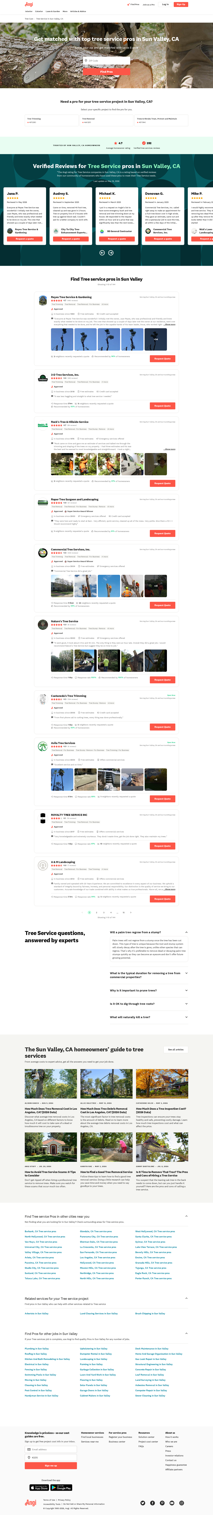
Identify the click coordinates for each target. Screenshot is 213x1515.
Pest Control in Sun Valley (38, 1390)
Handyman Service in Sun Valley (41, 1395)
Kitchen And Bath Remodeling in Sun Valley (47, 1359)
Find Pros (106, 71)
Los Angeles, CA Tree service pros (97, 1257)
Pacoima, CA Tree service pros (41, 1262)
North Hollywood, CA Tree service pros (45, 1236)
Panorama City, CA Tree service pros (99, 1236)
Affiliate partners (174, 1469)
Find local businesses (92, 1436)
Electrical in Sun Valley (37, 1364)
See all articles (176, 1049)
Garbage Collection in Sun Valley (97, 1369)
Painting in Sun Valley (91, 1364)
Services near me (90, 1441)
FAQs (141, 1446)
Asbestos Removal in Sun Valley (152, 1385)
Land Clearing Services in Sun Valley (99, 1313)
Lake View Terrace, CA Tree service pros (156, 1247)
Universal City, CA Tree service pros (43, 1247)
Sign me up (51, 1465)
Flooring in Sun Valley (91, 1379)
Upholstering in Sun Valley (94, 1348)
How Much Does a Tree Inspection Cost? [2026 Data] (161, 1110)
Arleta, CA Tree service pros (39, 1257)
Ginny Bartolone (145, 1166)
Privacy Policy (64, 1500)
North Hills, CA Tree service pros (97, 1278)
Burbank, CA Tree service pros (40, 1231)
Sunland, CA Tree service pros (40, 1273)
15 (124, 912)
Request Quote (162, 358)
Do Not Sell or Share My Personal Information (84, 1504)
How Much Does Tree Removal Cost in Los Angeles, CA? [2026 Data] (51, 1110)
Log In (165, 4)
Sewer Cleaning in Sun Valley (150, 1395)
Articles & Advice (78, 11)
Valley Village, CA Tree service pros (43, 1252)
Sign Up (181, 4)
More (65, 11)
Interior (28, 11)
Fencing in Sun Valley (36, 1369)
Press (168, 1450)
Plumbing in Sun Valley (37, 1348)
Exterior (39, 11)
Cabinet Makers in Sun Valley (95, 1395)
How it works (172, 1436)
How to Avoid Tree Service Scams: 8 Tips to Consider (50, 1173)
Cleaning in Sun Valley (36, 1385)
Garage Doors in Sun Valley (94, 1390)
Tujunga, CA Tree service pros (150, 1267)
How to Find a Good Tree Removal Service (106, 1172)
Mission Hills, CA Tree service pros (98, 1267)
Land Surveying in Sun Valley (150, 1379)
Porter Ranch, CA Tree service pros (153, 1278)
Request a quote (25, 238)
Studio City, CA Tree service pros (42, 1267)
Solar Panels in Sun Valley (93, 1385)
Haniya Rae (86, 1166)
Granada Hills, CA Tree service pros (153, 1262)
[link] (10, 231)
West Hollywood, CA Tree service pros (155, 1231)
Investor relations (174, 1455)
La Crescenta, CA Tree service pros (98, 1247)
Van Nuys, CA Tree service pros (41, 1241)
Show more (170, 324)
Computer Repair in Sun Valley (151, 1390)
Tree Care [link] (29, 18)
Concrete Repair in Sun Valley (150, 1369)
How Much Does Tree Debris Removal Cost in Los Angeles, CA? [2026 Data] (103, 1110)
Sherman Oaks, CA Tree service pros (99, 1241)
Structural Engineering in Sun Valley (154, 1364)
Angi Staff (30, 1166)
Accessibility (51, 1504)
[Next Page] (131, 912)
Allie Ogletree (88, 1103)
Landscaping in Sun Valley (93, 1359)
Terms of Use (49, 1500)
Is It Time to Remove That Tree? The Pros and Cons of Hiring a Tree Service (162, 1173)
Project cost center (148, 1441)
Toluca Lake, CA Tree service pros (42, 1278)
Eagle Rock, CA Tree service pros (152, 1273)
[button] (62, 339)
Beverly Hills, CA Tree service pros (153, 1252)
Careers (169, 1446)
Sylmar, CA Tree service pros (150, 1241)
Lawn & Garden (53, 11)
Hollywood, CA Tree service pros (97, 1262)
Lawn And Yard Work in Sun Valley (98, 1374)
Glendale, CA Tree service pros (96, 1231)
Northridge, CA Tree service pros (97, 1273)
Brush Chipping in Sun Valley (150, 1313)
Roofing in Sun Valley (36, 1353)
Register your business (120, 1436)
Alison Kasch (32, 1103)
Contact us (170, 1460)
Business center (117, 1441)
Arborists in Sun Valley (37, 1313)
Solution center (146, 1436)
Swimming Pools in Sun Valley (40, 1374)
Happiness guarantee (176, 1464)
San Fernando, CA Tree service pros (98, 1252)
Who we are (171, 1441)
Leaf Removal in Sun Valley (149, 1374)
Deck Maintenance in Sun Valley (152, 1348)
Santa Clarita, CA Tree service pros (153, 1236)
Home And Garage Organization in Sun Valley (158, 1353)
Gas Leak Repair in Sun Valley (150, 1359)
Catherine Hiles (144, 1103)
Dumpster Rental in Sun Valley (96, 1353)
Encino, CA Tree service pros (150, 1257)
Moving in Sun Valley (36, 1379)
